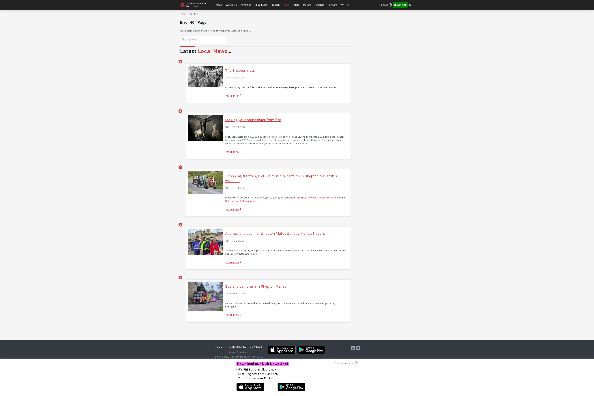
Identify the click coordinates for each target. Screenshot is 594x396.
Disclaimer (242, 352)
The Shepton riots (240, 70)
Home (183, 14)
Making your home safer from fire (253, 120)
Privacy (233, 352)
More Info (232, 95)
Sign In (384, 4)
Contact (256, 346)
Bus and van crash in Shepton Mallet (255, 286)
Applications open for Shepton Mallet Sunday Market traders (275, 233)
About (219, 346)
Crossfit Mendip (327, 197)
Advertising (237, 346)
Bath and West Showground (240, 201)
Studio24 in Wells (306, 197)
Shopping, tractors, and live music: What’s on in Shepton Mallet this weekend (281, 178)
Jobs (286, 4)
